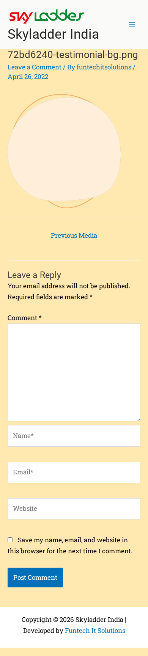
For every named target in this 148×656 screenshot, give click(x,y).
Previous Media (74, 235)
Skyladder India (53, 34)
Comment (25, 317)
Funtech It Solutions (95, 630)
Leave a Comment (34, 67)
